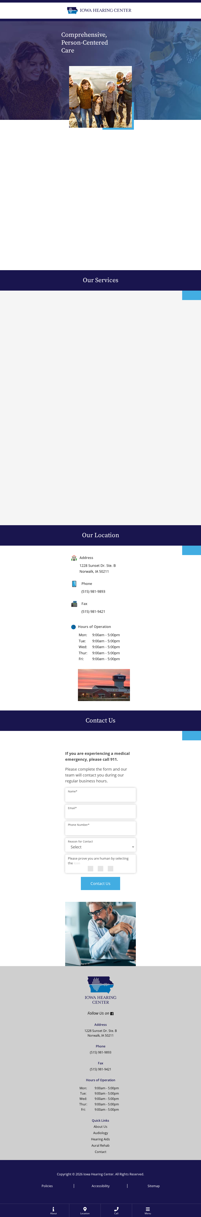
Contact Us (100, 883)
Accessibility (101, 1186)
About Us (100, 1126)
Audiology (100, 1133)
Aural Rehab (100, 1145)
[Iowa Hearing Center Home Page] (98, 10)
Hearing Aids (100, 1139)
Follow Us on (60, 1013)
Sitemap (154, 1186)
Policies (47, 1186)
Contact (100, 1152)
